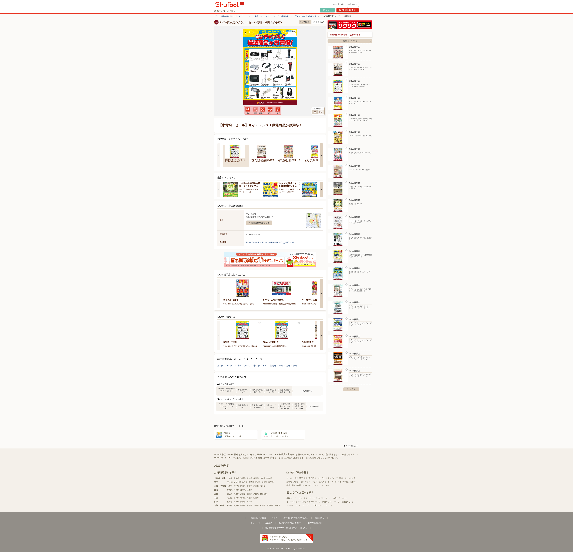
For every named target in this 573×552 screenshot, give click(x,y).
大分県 (256, 505)
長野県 (236, 486)
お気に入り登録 (259, 323)
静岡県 (236, 490)
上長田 (220, 365)
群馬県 (271, 482)
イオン (344, 498)
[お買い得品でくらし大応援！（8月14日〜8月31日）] (290, 151)
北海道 (229, 478)
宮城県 (249, 478)
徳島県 (229, 502)
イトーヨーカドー (293, 502)
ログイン (327, 10)
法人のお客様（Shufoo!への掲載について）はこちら (286, 528)
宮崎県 (262, 505)
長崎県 (243, 505)
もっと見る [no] (351, 389)
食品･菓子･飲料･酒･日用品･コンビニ (309, 478)
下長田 (229, 365)
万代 (304, 502)
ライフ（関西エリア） (324, 502)
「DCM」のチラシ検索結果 (305, 16)
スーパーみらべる (333, 498)
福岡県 (229, 505)
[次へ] (321, 155)
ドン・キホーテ (304, 498)
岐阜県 (243, 490)
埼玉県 (244, 482)
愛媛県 (243, 502)
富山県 (249, 486)
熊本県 (249, 505)
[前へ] (218, 155)
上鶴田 (273, 365)
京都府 (243, 494)
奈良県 (256, 494)
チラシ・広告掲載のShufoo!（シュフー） (230, 16)
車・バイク (332, 482)
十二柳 (257, 365)
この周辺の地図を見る (259, 223)
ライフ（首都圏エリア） (344, 502)
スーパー (290, 478)
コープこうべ (300, 505)
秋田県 (256, 478)
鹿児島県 (270, 505)
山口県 (256, 498)
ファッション (298, 482)
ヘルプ (274, 518)
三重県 (249, 490)
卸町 (281, 365)
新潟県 (243, 486)
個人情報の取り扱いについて (290, 523)
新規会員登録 (347, 10)
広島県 (236, 498)
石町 (265, 365)
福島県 (269, 478)
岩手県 (243, 478)
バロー (309, 505)
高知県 (249, 502)
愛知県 (229, 490)
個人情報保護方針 (315, 523)
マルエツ (310, 502)
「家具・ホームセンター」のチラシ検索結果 (271, 16)
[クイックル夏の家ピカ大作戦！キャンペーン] (316, 151)
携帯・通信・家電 (293, 485)
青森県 (236, 478)
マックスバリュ (318, 498)
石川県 (256, 486)
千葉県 (251, 482)
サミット (290, 505)
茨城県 (258, 482)
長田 (288, 365)
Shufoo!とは (319, 518)
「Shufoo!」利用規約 (257, 518)
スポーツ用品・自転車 (347, 482)
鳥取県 (243, 498)
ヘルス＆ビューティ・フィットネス (316, 485)
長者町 (238, 365)
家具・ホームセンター (348, 478)
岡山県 (229, 498)
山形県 (262, 478)
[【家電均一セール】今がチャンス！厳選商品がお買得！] (236, 151)
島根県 (249, 498)
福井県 (262, 486)
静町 (295, 365)
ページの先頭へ (351, 446)
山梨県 (229, 486)
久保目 (247, 365)
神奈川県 (237, 482)
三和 (315, 505)
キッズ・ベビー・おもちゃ (315, 482)
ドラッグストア (332, 478)
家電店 (289, 482)
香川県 (236, 502)
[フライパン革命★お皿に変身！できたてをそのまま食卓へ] (263, 151)
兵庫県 (236, 494)
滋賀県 (249, 494)
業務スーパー (291, 498)
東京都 (229, 482)
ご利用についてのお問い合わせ (295, 518)
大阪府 (229, 494)
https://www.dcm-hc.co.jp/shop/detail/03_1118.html (270, 242)
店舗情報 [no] (305, 22)
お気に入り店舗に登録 (319, 22)
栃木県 (264, 482)
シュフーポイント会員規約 (261, 523)
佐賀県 (236, 505)
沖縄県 (277, 505)
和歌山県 (263, 494)
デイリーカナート (325, 505)
